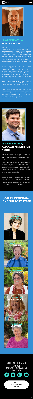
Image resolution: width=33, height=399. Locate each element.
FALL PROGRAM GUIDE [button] (16, 385)
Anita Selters (16, 244)
